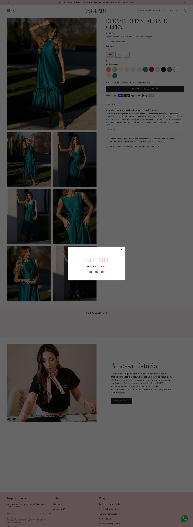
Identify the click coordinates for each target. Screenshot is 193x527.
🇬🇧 (96, 272)
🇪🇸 (102, 272)
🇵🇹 (90, 272)
